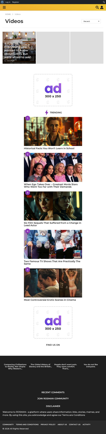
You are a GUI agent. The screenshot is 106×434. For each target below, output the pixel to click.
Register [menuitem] (15, 2)
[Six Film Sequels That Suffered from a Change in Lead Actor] (53, 205)
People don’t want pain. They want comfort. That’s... (65, 366)
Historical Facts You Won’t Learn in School (49, 148)
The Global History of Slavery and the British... (40, 365)
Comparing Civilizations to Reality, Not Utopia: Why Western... (15, 366)
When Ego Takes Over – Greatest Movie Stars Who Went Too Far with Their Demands (51, 185)
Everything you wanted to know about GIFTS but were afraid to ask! (17, 52)
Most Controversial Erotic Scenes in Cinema (50, 299)
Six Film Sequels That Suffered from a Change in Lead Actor (52, 224)
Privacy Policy (48, 424)
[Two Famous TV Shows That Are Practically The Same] (53, 244)
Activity (86, 424)
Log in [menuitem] (7, 2)
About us (62, 424)
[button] (4, 7)
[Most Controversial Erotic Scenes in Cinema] (53, 282)
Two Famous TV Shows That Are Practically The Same (52, 262)
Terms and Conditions (27, 424)
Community (8, 424)
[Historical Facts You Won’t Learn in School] (53, 131)
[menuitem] (2, 2)
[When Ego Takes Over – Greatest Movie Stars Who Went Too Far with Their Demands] (53, 167)
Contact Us (74, 424)
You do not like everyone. (91, 365)
